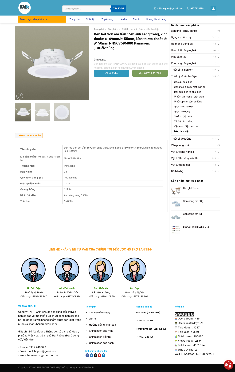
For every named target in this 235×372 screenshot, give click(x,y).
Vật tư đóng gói (180, 164)
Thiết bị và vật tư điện (184, 76)
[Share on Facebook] (87, 355)
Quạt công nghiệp (183, 106)
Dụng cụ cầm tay (181, 37)
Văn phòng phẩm (181, 145)
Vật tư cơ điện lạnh (184, 126)
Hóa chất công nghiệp (184, 50)
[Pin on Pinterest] (99, 355)
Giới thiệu (90, 19)
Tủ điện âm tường (183, 121)
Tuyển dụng (107, 19)
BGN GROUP (88, 367)
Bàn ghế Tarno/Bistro (184, 30)
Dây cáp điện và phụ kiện (187, 91)
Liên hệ (123, 19)
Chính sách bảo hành (101, 342)
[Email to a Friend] (95, 355)
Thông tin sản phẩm (29, 135)
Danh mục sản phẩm (32, 19)
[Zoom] (19, 96)
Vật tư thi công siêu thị (184, 158)
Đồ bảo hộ (177, 171)
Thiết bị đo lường (181, 138)
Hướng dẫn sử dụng (156, 19)
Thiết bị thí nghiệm (182, 69)
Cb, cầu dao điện (183, 82)
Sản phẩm (113, 29)
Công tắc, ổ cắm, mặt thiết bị (189, 86)
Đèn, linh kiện (181, 131)
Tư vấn (136, 19)
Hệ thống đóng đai (182, 43)
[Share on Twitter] (91, 355)
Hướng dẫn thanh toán (102, 324)
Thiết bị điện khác (183, 116)
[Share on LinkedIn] (103, 355)
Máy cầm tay (178, 56)
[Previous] (21, 63)
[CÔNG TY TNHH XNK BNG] (38, 8)
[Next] (83, 63)
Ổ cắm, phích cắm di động (188, 101)
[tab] (29, 136)
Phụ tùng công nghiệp (184, 63)
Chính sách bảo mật (101, 330)
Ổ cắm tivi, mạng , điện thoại (189, 96)
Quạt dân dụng (182, 111)
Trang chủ (75, 19)
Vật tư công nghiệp (182, 151)
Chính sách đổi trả (100, 336)
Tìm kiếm (118, 8)
